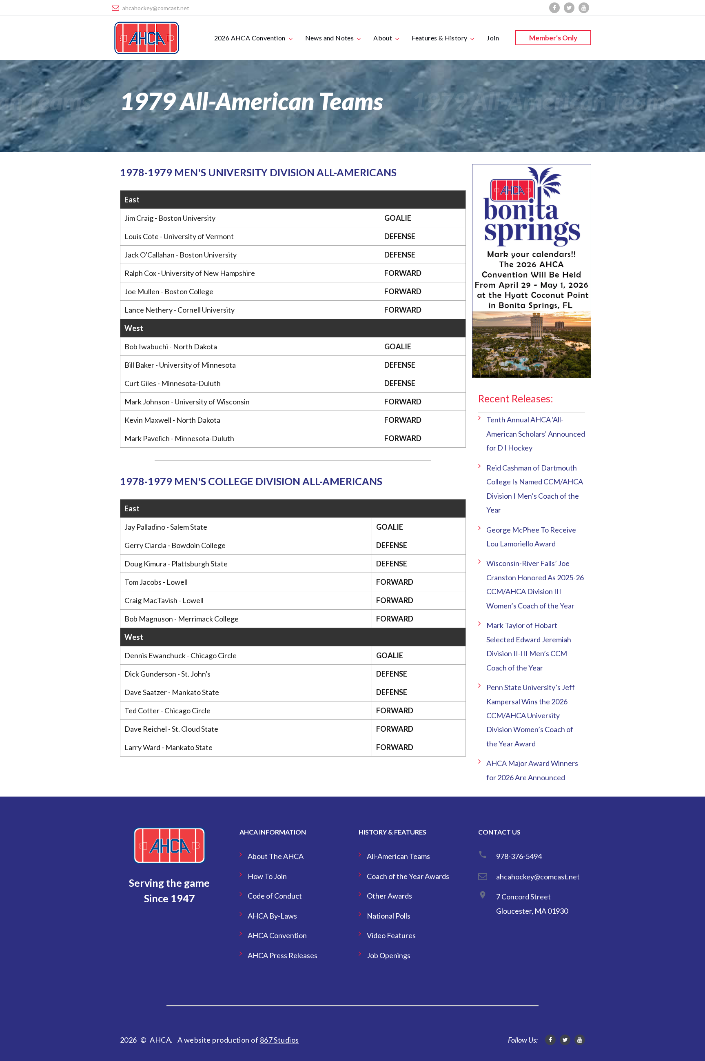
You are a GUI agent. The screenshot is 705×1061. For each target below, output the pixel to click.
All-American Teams (398, 856)
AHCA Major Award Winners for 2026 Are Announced (532, 770)
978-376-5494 (519, 856)
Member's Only (553, 37)
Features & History (439, 38)
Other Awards (389, 895)
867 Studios (279, 1039)
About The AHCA (276, 856)
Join (493, 38)
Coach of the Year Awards (408, 876)
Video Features (391, 935)
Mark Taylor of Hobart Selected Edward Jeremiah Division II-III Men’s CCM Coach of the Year (528, 646)
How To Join (267, 876)
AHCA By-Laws (272, 915)
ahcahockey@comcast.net (155, 7)
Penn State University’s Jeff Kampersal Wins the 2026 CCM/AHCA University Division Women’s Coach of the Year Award (530, 715)
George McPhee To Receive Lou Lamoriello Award (531, 536)
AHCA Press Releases (282, 955)
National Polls (388, 915)
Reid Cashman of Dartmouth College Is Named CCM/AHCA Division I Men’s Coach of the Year (534, 488)
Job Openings (388, 955)
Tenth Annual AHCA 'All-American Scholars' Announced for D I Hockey (535, 433)
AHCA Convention (277, 935)
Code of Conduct (275, 895)
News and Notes (329, 38)
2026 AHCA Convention (250, 38)
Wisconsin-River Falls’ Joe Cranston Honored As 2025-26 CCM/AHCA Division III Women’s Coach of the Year (535, 584)
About (382, 38)
